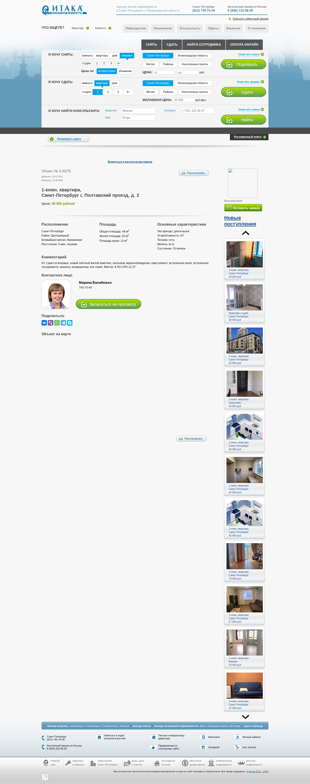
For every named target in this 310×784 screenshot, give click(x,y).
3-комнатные (109, 726)
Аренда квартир (57, 726)
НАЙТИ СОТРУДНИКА (204, 44)
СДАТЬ (172, 44)
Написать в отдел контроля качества (114, 737)
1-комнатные (75, 726)
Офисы (213, 28)
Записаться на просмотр (112, 304)
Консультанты (190, 28)
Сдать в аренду (253, 726)
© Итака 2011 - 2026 (257, 771)
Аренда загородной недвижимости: (176, 726)
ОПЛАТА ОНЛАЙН (244, 44)
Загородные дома (217, 726)
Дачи (202, 726)
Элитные (124, 726)
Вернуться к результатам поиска (130, 161)
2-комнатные (92, 726)
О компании (257, 28)
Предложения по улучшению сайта (168, 747)
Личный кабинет (251, 737)
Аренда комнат (141, 726)
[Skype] (69, 322)
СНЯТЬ (151, 44)
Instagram (213, 747)
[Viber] (50, 322)
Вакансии (233, 28)
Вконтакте (214, 737)
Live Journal (249, 747)
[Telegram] (63, 322)
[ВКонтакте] (44, 322)
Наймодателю (136, 28)
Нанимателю (163, 28)
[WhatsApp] (57, 322)
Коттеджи (235, 726)
